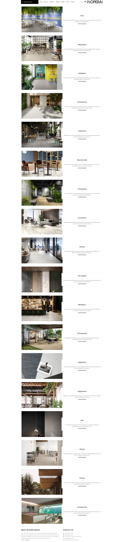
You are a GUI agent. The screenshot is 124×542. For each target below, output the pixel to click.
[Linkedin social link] (29, 540)
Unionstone (82, 102)
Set (82, 420)
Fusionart (82, 131)
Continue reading (82, 23)
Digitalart (82, 362)
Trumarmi (82, 218)
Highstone (82, 391)
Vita (82, 16)
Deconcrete (82, 160)
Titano (82, 478)
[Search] (82, 2)
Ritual (82, 449)
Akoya (82, 247)
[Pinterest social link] (27, 540)
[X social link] (23, 540)
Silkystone (82, 44)
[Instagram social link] (25, 540)
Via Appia (82, 276)
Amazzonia (82, 507)
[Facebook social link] (21, 540)
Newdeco (82, 305)
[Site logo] (95, 1)
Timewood (82, 189)
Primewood (82, 333)
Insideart (82, 73)
